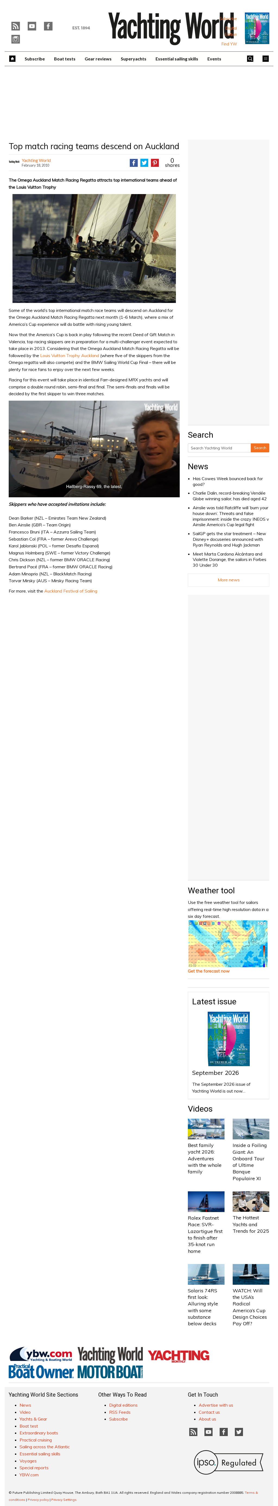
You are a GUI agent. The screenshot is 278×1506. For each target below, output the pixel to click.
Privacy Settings (64, 1500)
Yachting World (36, 160)
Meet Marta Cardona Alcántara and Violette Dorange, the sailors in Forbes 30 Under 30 (229, 559)
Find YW (229, 44)
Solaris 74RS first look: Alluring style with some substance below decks (203, 1307)
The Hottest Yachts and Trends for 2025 (251, 1224)
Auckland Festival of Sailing (70, 591)
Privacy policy (38, 1500)
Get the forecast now (209, 971)
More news (229, 579)
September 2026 (215, 1072)
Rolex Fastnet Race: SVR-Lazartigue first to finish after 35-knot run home (205, 1234)
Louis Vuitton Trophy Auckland (69, 355)
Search (260, 447)
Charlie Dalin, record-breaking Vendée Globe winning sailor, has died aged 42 (230, 495)
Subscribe (228, 18)
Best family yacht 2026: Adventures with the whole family (205, 1158)
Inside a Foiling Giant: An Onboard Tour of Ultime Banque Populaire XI (250, 1161)
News (198, 466)
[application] (94, 449)
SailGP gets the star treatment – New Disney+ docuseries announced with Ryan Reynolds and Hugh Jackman (229, 539)
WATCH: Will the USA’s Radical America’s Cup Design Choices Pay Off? (250, 1307)
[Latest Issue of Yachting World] (257, 28)
